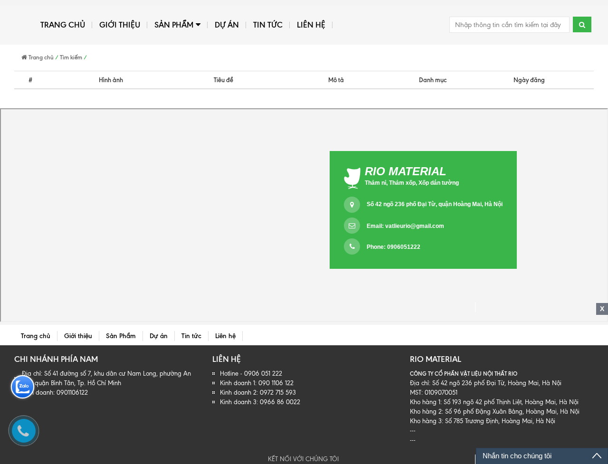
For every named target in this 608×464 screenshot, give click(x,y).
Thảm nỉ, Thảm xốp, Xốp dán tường (412, 183)
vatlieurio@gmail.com (414, 226)
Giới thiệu (119, 24)
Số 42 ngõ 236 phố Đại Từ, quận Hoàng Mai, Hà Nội (435, 204)
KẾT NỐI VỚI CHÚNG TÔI (304, 459)
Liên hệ (311, 24)
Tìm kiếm (71, 57)
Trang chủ (62, 24)
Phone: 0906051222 (393, 247)
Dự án (227, 24)
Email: (405, 226)
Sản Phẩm (173, 24)
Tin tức (268, 24)
